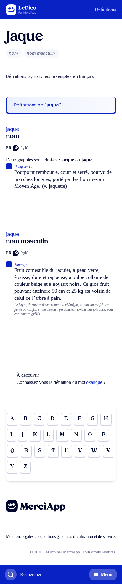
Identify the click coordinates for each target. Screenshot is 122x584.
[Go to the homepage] (21, 9)
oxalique (94, 382)
